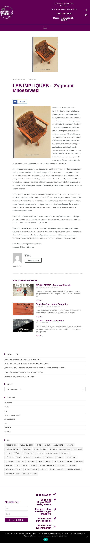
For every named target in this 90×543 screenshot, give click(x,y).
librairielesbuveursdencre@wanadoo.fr (42, 511)
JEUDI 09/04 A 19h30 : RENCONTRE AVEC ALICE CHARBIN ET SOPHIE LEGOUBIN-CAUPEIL (34, 368)
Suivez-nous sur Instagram (43, 526)
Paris (25, 465)
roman (72, 465)
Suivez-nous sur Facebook (43, 519)
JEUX (6, 411)
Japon (48, 461)
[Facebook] (86, 10)
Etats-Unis (49, 457)
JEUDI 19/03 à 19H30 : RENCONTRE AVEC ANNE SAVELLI (23, 372)
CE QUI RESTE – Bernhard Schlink (53, 285)
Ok (46, 539)
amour (47, 445)
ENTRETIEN (8, 403)
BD (5, 423)
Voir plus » (39, 300)
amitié (38, 445)
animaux (70, 445)
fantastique (71, 457)
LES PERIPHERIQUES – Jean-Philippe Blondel (19, 376)
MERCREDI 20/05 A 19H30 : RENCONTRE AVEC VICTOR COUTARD (26, 364)
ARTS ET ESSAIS (9, 419)
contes (40, 453)
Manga (69, 461)
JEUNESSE (7, 427)
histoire (21, 461)
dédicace (65, 453)
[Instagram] (86, 15)
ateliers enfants (12, 449)
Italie (40, 461)
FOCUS (6, 407)
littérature (58, 461)
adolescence (11, 445)
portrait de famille (46, 465)
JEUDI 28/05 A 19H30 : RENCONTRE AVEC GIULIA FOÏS (22, 359)
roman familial (31, 470)
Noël (17, 465)
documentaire (52, 453)
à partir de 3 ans (56, 470)
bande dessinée (40, 449)
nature (9, 465)
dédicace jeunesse (13, 457)
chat (8, 453)
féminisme (10, 461)
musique (79, 461)
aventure (27, 449)
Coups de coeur (33, 260)
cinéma (16, 453)
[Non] (87, 537)
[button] (45, 28)
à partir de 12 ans (30, 474)
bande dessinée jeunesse (60, 449)
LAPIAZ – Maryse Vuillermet (50, 320)
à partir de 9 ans (12, 474)
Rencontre (62, 465)
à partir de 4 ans (73, 470)
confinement (28, 453)
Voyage (43, 470)
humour (31, 461)
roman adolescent (13, 470)
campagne (78, 449)
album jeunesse (26, 445)
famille (60, 457)
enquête (38, 457)
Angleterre (58, 445)
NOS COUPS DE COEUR (12, 415)
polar (32, 465)
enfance (27, 457)
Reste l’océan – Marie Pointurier (52, 304)
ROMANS (18, 266)
